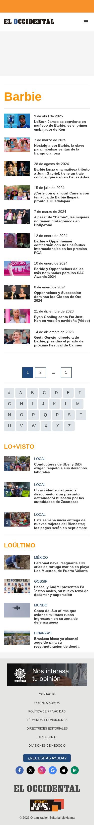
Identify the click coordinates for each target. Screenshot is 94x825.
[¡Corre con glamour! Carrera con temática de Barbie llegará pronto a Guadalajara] (17, 194)
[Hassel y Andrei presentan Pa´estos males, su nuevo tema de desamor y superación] (17, 588)
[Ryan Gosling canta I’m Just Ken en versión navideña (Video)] (17, 316)
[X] (31, 770)
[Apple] (64, 770)
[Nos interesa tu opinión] (47, 674)
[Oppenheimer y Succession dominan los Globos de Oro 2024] (17, 293)
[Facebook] (20, 770)
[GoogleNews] (53, 770)
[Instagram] (42, 770)
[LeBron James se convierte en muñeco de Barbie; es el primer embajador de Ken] (17, 122)
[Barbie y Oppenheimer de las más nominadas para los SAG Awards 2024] (17, 270)
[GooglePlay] (75, 770)
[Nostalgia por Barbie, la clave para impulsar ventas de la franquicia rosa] (17, 146)
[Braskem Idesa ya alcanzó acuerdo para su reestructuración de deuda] (17, 639)
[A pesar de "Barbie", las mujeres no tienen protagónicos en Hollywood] (17, 218)
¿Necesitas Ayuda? (47, 758)
